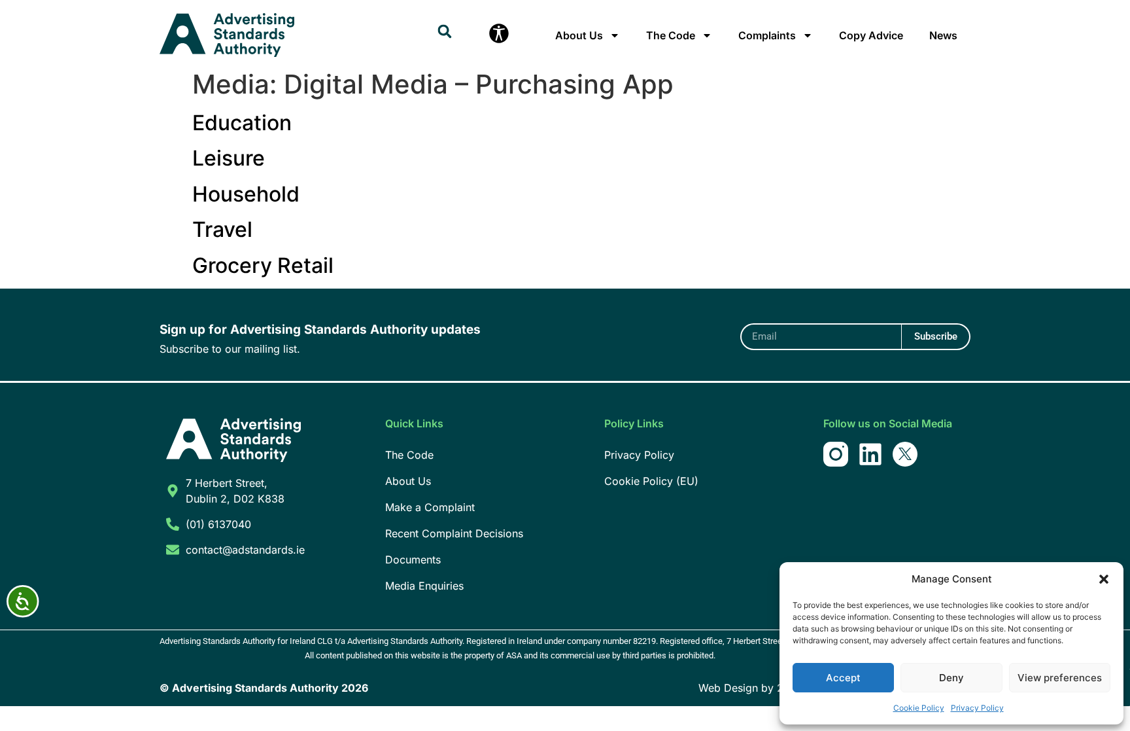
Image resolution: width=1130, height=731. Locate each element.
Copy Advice (871, 35)
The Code (670, 35)
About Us (579, 35)
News (943, 35)
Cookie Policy (918, 708)
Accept (843, 677)
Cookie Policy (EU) (651, 481)
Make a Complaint (430, 507)
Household (246, 194)
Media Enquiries (424, 585)
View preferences (1060, 677)
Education (242, 122)
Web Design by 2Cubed (757, 687)
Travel (222, 229)
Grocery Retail (263, 265)
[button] (1103, 579)
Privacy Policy (977, 708)
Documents (413, 559)
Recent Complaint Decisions (454, 533)
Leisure (228, 158)
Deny (951, 677)
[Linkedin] (870, 454)
